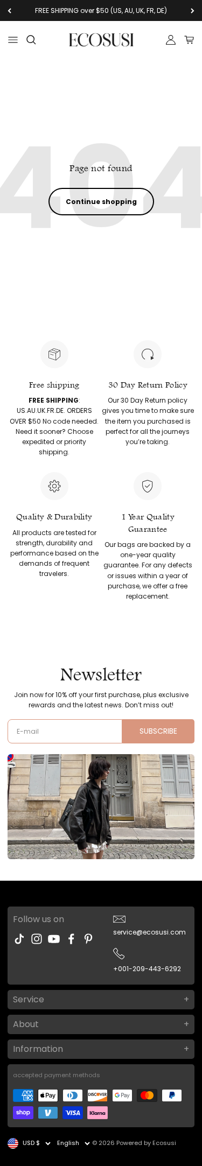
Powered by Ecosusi (146, 1143)
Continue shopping (101, 201)
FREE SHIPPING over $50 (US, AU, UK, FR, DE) (101, 10)
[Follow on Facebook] (71, 938)
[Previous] (9, 10)
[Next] (192, 10)
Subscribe (158, 731)
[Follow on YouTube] (53, 938)
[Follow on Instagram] (36, 938)
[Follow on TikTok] (19, 938)
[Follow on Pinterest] (88, 938)
